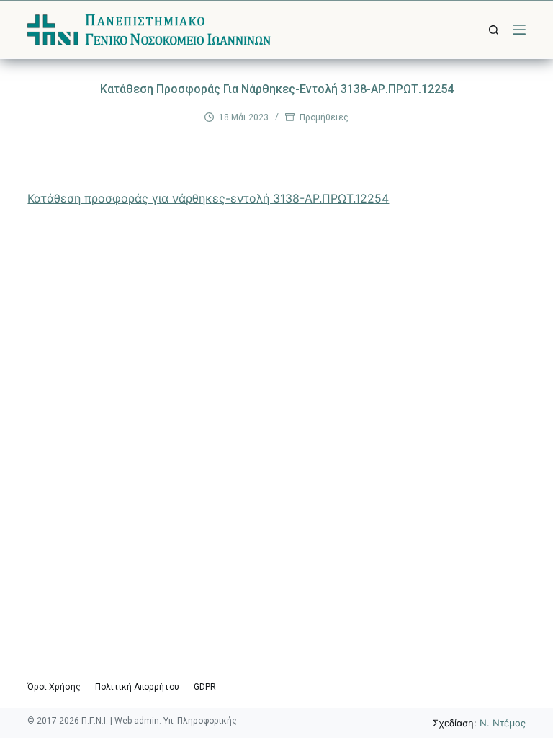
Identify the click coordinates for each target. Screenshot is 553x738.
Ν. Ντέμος (503, 723)
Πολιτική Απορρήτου (137, 687)
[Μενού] (519, 29)
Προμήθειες (324, 117)
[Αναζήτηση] (493, 30)
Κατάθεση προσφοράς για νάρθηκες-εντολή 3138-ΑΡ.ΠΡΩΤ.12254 (208, 198)
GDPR (205, 687)
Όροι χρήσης (54, 687)
